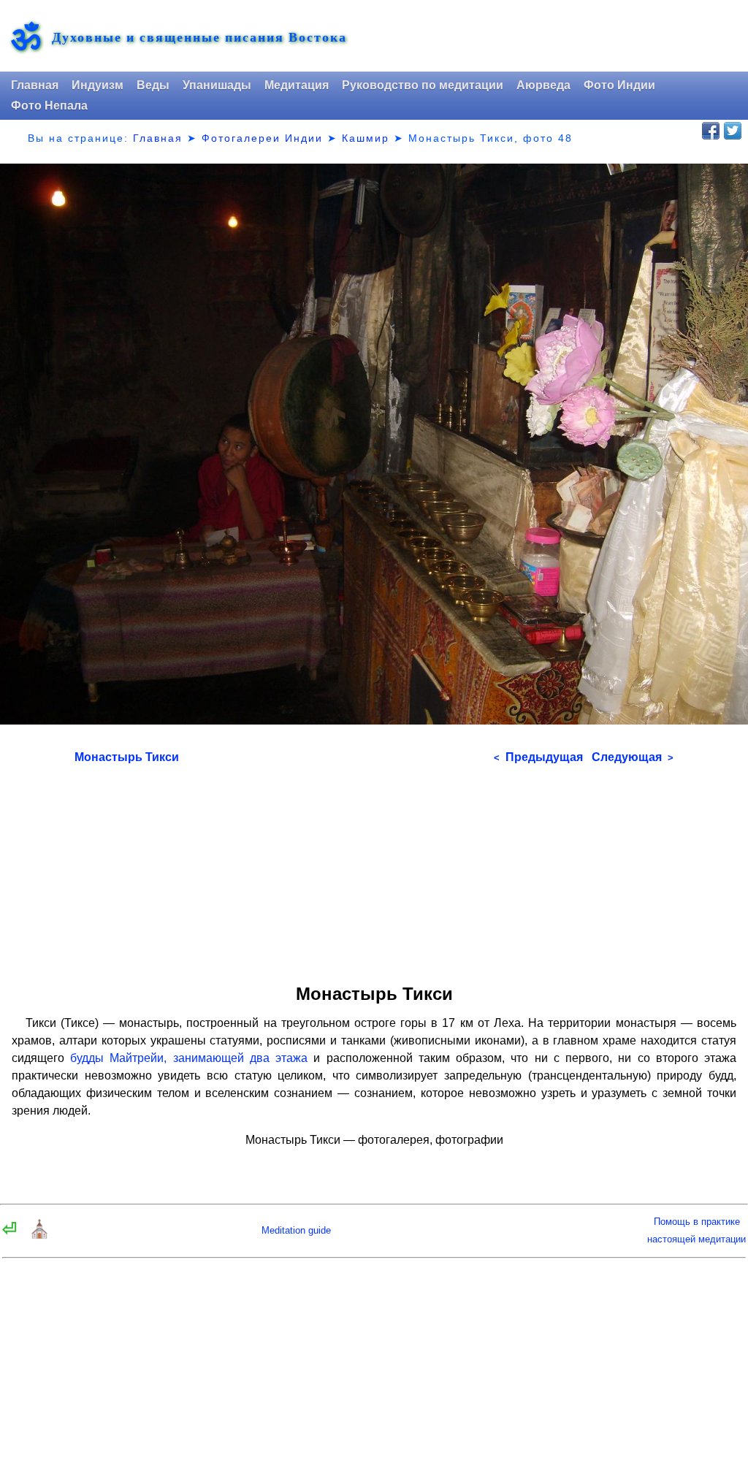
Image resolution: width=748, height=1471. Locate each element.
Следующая (632, 757)
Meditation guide (296, 1230)
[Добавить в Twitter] (732, 131)
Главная (34, 85)
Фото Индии (619, 85)
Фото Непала (49, 105)
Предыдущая (538, 757)
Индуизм (97, 85)
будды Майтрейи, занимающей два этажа (189, 1058)
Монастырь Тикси (127, 757)
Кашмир (365, 138)
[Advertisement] (374, 869)
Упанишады (217, 85)
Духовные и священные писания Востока (199, 37)
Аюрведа (543, 85)
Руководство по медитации (422, 85)
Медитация (296, 85)
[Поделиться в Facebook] (711, 131)
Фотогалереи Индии (262, 138)
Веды (153, 85)
